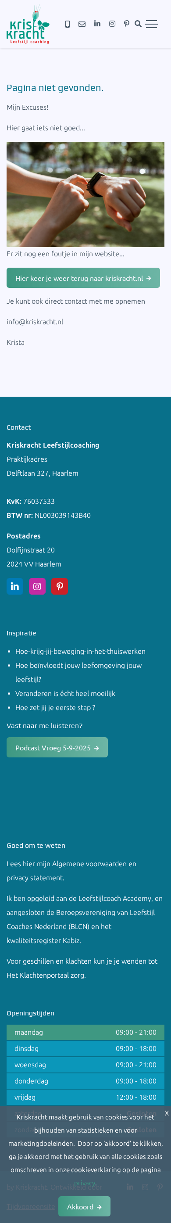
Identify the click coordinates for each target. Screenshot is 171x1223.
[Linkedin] (97, 24)
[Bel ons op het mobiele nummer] (67, 24)
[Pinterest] (126, 24)
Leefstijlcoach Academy (114, 898)
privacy (84, 1183)
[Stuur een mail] (82, 24)
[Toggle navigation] (151, 24)
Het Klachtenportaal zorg (45, 975)
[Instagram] (112, 24)
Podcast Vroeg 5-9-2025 (53, 747)
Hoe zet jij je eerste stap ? (55, 707)
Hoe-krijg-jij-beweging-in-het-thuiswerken (80, 651)
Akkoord (80, 1206)
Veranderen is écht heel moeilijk (65, 693)
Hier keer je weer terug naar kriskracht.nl (79, 277)
